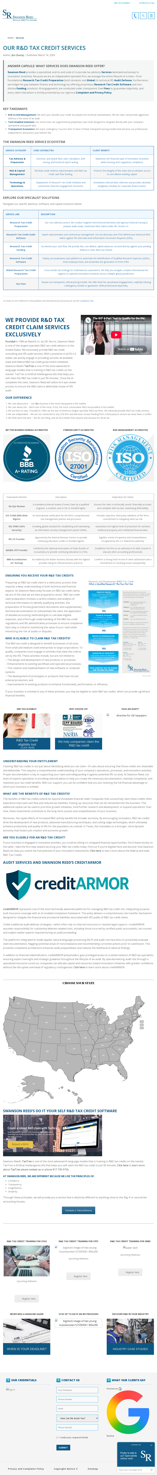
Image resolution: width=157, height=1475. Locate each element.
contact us (35, 1169)
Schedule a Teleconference (78, 1210)
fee (37, 403)
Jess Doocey (17, 55)
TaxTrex (29, 366)
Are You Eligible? (122, 3)
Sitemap (93, 1468)
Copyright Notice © (66, 1468)
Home (10, 38)
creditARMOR (10, 909)
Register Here (29, 1298)
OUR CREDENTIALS (23, 1380)
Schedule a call (147, 3)
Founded (10, 341)
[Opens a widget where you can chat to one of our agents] (136, 1457)
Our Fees (21, 283)
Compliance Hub (86, 301)
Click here (95, 850)
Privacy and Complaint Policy (26, 1468)
